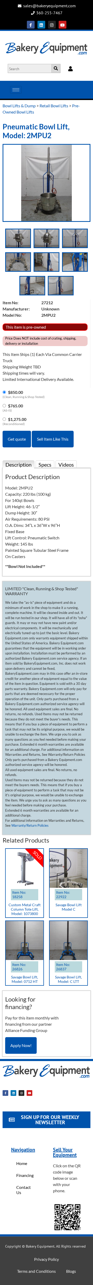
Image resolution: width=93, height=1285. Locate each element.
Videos (66, 464)
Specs (44, 464)
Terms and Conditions (36, 1271)
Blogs (71, 1271)
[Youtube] (62, 25)
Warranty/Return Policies (30, 825)
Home (21, 1163)
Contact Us (23, 1190)
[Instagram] (52, 25)
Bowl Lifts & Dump (19, 105)
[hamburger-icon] (16, 90)
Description (18, 464)
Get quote (17, 438)
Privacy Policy (46, 1259)
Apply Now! (21, 1045)
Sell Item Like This (52, 438)
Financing (25, 1175)
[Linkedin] (41, 25)
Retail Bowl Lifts (54, 105)
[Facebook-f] (31, 25)
